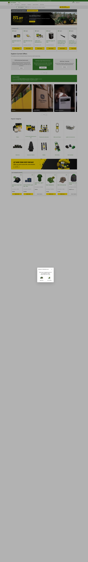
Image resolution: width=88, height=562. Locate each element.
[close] (52, 269)
